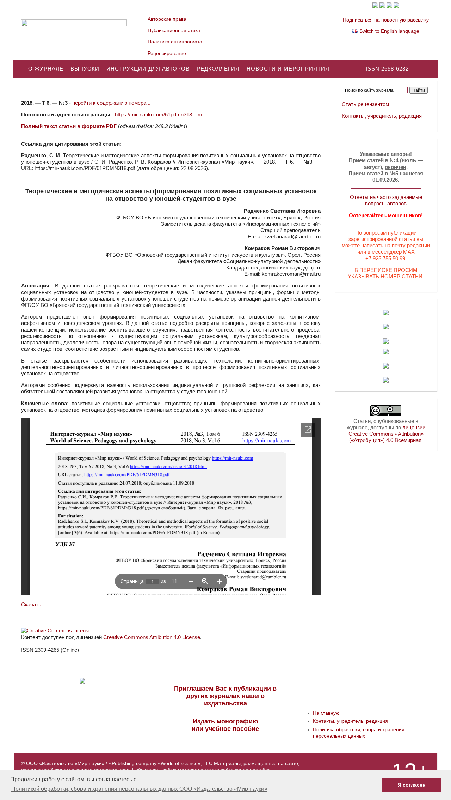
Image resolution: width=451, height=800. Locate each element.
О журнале (45, 69)
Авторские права (167, 19)
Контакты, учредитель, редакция (382, 116)
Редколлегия (218, 69)
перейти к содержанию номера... (111, 103)
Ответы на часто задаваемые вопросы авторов (386, 200)
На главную (326, 713)
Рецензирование (167, 53)
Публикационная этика (174, 30)
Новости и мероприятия (288, 69)
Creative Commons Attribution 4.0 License (151, 637)
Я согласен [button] (411, 785)
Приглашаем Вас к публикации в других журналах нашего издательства (225, 696)
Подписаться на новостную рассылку (386, 20)
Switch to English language (388, 31)
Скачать (31, 604)
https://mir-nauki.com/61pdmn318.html (159, 114)
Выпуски (84, 69)
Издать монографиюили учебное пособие (225, 725)
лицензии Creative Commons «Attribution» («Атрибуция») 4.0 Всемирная (386, 433)
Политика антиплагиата (175, 41)
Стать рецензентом (365, 104)
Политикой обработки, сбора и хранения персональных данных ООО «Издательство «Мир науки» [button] (139, 789)
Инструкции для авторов (148, 69)
